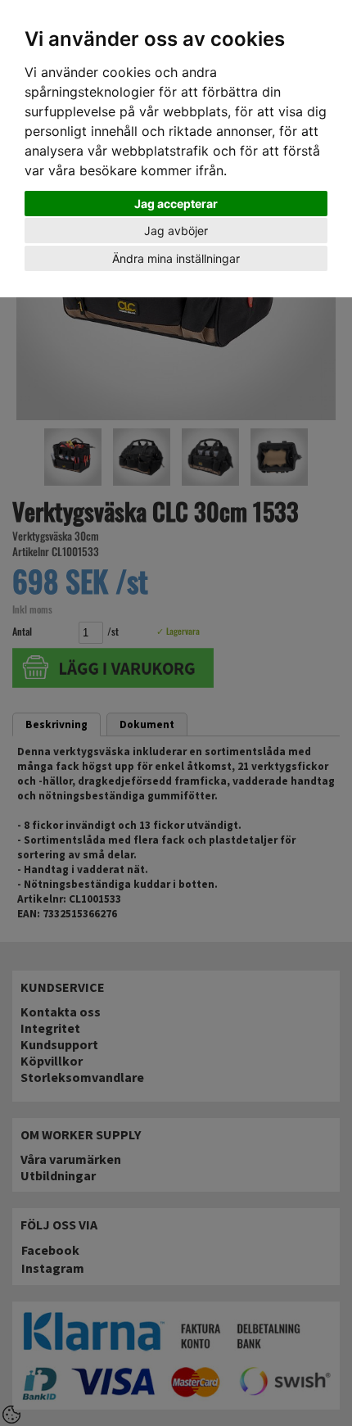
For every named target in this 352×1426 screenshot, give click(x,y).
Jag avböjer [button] (176, 231)
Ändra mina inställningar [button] (176, 258)
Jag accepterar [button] (176, 204)
